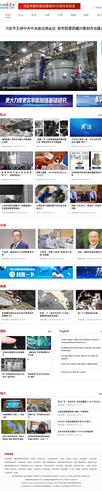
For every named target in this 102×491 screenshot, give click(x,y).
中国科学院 (38, 466)
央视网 (29, 469)
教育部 (33, 459)
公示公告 (62, 476)
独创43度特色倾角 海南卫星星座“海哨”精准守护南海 (13, 437)
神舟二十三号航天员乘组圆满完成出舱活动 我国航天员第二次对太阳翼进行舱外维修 (44, 88)
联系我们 (55, 476)
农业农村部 (37, 462)
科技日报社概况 (17, 476)
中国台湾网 (55, 469)
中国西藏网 (64, 469)
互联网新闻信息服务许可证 (34, 480)
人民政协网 (8, 473)
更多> (50, 332)
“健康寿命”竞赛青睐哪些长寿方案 (39, 353)
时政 (7, 15)
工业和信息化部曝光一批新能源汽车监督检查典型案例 (16, 207)
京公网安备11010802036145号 (71, 486)
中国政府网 (8, 459)
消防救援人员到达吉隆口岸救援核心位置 (16, 140)
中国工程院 (59, 466)
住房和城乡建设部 (10, 462)
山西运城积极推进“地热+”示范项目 (73, 412)
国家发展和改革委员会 (21, 459)
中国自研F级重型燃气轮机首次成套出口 (51, 207)
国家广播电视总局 (80, 462)
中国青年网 (37, 469)
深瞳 (47, 15)
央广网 (71, 469)
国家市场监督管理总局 (64, 462)
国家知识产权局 (79, 466)
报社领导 (36, 476)
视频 (73, 15)
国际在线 (13, 469)
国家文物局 (68, 466)
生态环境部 (93, 459)
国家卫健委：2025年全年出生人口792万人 (51, 173)
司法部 (75, 459)
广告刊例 (69, 476)
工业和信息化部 (52, 459)
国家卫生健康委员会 (49, 462)
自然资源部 (83, 459)
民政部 (68, 459)
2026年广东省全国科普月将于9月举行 (74, 422)
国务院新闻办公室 (27, 466)
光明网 (78, 469)
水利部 (29, 462)
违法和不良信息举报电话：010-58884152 (48, 486)
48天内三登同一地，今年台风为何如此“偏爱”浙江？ (86, 140)
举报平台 (67, 480)
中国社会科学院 (49, 466)
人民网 (88, 466)
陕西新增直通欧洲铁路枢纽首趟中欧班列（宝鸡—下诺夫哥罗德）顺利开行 (39, 438)
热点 (21, 15)
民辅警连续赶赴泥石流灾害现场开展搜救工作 (18, 314)
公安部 (62, 459)
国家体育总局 (92, 462)
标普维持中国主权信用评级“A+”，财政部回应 (16, 173)
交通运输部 (21, 462)
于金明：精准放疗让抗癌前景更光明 (18, 253)
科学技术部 (41, 459)
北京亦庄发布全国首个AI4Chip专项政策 (75, 431)
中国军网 (85, 469)
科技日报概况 (27, 476)
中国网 (6, 469)
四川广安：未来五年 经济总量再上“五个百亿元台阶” (80, 402)
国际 (86, 15)
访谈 (60, 15)
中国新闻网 (93, 469)
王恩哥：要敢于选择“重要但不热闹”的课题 (56, 253)
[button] (90, 87)
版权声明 (74, 480)
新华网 (94, 466)
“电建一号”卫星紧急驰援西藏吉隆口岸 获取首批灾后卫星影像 (51, 140)
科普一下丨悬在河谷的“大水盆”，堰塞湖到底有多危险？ (56, 314)
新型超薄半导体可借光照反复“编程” (39, 375)
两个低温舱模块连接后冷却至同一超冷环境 (13, 375)
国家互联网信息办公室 (11, 466)
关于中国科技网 (45, 476)
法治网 (15, 473)
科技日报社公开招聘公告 (81, 476)
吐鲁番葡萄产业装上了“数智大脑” (13, 416)
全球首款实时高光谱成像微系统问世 (86, 173)
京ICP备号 (27, 486)
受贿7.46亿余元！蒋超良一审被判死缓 (86, 207)
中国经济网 (46, 469)
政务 (34, 15)
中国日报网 (22, 469)
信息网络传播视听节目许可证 (53, 480)
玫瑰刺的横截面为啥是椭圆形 (13, 353)
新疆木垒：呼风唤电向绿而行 (39, 416)
